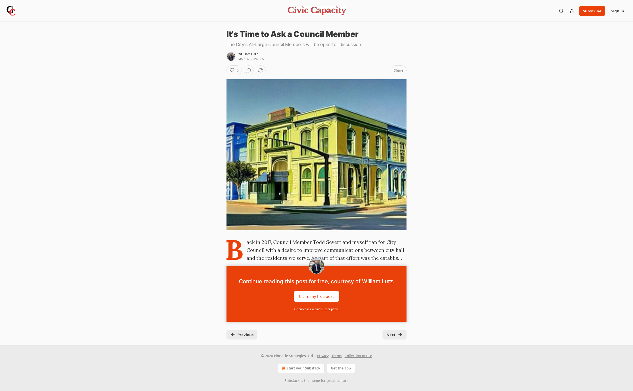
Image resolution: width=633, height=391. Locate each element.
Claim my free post (316, 296)
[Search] (561, 11)
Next (391, 334)
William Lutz (248, 54)
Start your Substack (303, 368)
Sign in (617, 10)
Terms (337, 355)
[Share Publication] (572, 11)
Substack (292, 380)
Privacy (323, 355)
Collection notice (358, 355)
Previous (245, 334)
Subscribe (592, 10)
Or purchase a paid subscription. (316, 309)
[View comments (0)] (249, 70)
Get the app (341, 368)
